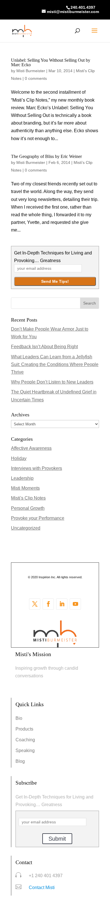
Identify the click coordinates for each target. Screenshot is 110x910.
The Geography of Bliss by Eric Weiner (46, 156)
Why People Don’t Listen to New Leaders (52, 382)
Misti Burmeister (30, 70)
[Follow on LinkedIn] (61, 604)
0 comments (36, 78)
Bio (19, 718)
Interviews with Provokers (36, 468)
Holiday (19, 458)
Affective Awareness (31, 448)
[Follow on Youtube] (75, 604)
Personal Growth (28, 508)
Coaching (25, 739)
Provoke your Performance (37, 518)
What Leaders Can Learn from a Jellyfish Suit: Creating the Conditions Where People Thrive (54, 364)
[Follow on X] (34, 604)
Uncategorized (25, 528)
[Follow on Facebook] (48, 604)
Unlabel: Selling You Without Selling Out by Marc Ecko (50, 62)
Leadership (22, 478)
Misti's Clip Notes (28, 498)
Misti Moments (25, 488)
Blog (20, 761)
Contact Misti (42, 887)
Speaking (25, 750)
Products (24, 729)
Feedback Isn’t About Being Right (44, 346)
